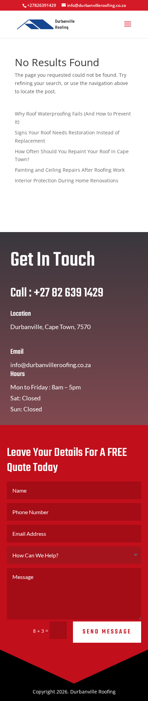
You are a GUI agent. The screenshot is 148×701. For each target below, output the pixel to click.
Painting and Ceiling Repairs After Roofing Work (70, 170)
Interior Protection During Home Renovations (66, 180)
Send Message (107, 632)
